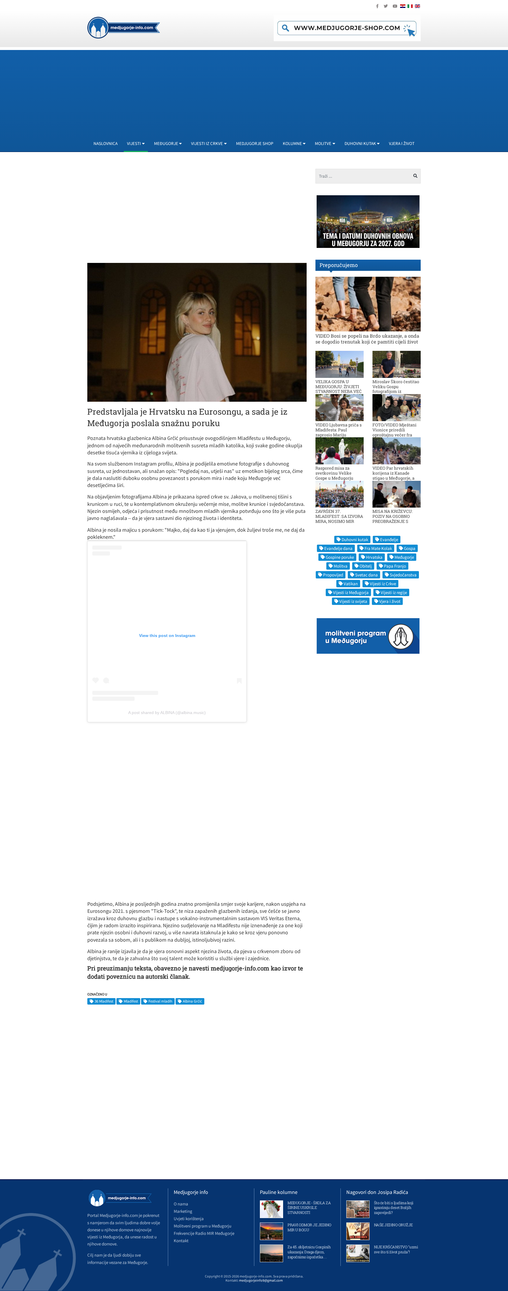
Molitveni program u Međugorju (202, 1226)
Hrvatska (374, 557)
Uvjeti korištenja (189, 1218)
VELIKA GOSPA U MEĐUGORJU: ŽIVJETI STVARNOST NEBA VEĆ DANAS (338, 389)
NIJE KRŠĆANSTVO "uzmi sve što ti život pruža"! (396, 1249)
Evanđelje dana (338, 548)
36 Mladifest (104, 1001)
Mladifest (131, 1001)
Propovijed (333, 575)
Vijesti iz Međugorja (351, 592)
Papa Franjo (395, 566)
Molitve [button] (323, 143)
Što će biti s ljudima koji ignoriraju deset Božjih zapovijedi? (393, 1207)
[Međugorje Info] (123, 27)
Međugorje (404, 557)
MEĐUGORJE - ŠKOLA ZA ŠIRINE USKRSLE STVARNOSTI (309, 1207)
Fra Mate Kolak (378, 548)
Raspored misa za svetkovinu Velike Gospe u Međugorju (334, 473)
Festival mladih (160, 1001)
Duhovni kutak (355, 539)
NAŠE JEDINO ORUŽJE (393, 1224)
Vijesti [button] (134, 143)
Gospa (409, 548)
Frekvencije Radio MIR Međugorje (204, 1233)
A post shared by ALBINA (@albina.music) (167, 712)
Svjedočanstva (403, 575)
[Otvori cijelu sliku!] (197, 331)
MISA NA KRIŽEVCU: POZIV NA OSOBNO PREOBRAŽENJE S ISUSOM (392, 518)
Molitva (340, 566)
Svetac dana (366, 575)
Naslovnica (105, 143)
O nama (181, 1204)
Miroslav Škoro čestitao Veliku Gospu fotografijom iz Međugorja (395, 389)
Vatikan (351, 583)
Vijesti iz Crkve (383, 583)
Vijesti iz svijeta (353, 601)
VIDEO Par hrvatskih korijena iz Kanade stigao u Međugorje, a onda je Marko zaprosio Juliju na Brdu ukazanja (395, 478)
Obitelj (366, 566)
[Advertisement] (263, 91)
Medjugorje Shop (254, 143)
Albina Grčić (192, 1001)
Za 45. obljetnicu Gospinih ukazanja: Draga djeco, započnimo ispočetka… (309, 1252)
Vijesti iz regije (394, 592)
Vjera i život (402, 143)
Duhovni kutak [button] (360, 143)
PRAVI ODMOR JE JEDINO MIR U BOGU (309, 1227)
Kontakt (181, 1240)
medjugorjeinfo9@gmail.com (261, 1280)
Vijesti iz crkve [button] (207, 143)
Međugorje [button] (166, 143)
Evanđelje (389, 539)
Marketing (183, 1211)
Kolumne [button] (292, 143)
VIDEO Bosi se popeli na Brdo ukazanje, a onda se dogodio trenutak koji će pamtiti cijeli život (367, 338)
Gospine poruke (340, 557)
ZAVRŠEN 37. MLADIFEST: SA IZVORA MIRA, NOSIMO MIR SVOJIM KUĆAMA (339, 518)
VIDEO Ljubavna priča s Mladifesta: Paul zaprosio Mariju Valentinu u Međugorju (338, 432)
